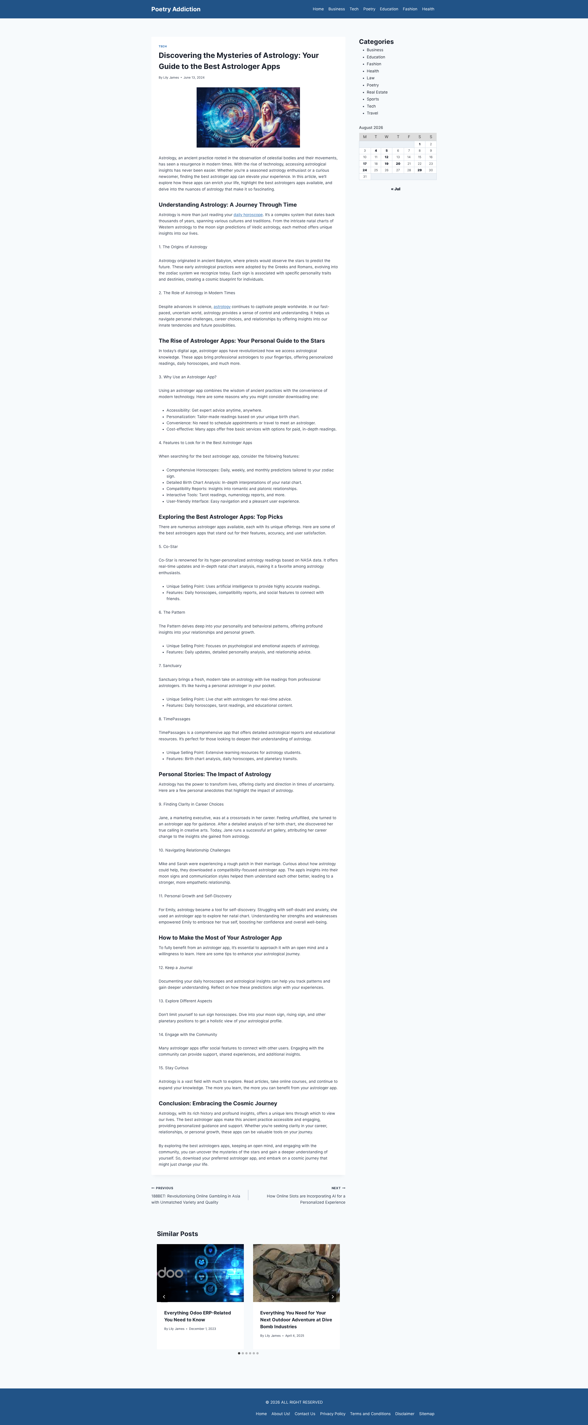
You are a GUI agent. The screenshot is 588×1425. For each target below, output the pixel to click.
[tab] (239, 1353)
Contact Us (305, 1413)
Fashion (410, 9)
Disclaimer (404, 1413)
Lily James (171, 77)
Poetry (369, 9)
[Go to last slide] (164, 1296)
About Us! (280, 1413)
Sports (373, 99)
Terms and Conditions (370, 1413)
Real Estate (377, 92)
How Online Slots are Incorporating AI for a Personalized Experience (306, 1195)
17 (365, 163)
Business (336, 9)
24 (365, 170)
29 (420, 170)
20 (398, 163)
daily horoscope (248, 214)
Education (389, 9)
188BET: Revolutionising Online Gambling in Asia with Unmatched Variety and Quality (195, 1195)
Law (371, 78)
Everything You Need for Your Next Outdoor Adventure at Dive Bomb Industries (296, 1319)
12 (386, 157)
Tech (354, 9)
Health (428, 9)
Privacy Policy (332, 1413)
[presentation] (200, 1273)
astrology (222, 306)
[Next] (332, 1296)
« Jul (395, 189)
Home (318, 9)
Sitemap (426, 1413)
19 (386, 163)
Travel (372, 113)
